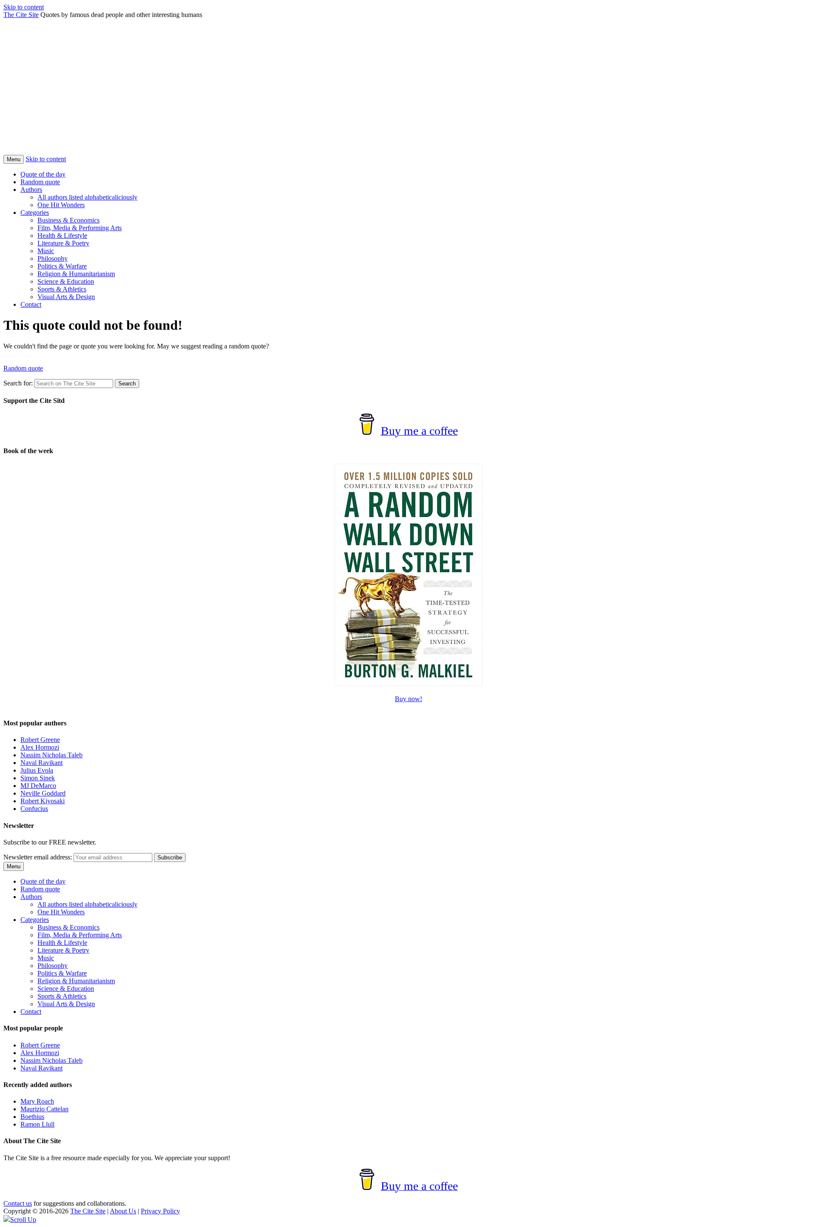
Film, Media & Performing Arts (79, 227)
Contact (30, 304)
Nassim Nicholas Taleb (51, 755)
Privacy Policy (160, 1211)
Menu (13, 159)
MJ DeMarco (38, 785)
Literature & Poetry (63, 243)
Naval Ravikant (41, 762)
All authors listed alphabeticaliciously (87, 197)
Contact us (17, 1203)
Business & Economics (68, 220)
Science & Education (65, 281)
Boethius (32, 1116)
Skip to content (23, 7)
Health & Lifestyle (62, 235)
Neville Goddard (43, 793)
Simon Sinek (37, 778)
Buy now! (408, 698)
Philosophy (52, 258)
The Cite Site (21, 14)
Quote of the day (43, 174)
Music (45, 250)
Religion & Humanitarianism (76, 273)
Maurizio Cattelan (44, 1109)
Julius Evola (36, 770)
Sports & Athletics (61, 289)
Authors (31, 189)
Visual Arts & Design (66, 296)
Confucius (34, 808)
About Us (123, 1211)
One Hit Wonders (61, 204)
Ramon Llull (37, 1124)
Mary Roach (37, 1101)
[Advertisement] (408, 91)
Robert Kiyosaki (42, 801)
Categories (34, 212)
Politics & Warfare (62, 266)
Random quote (40, 181)
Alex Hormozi (39, 747)
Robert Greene (40, 739)
